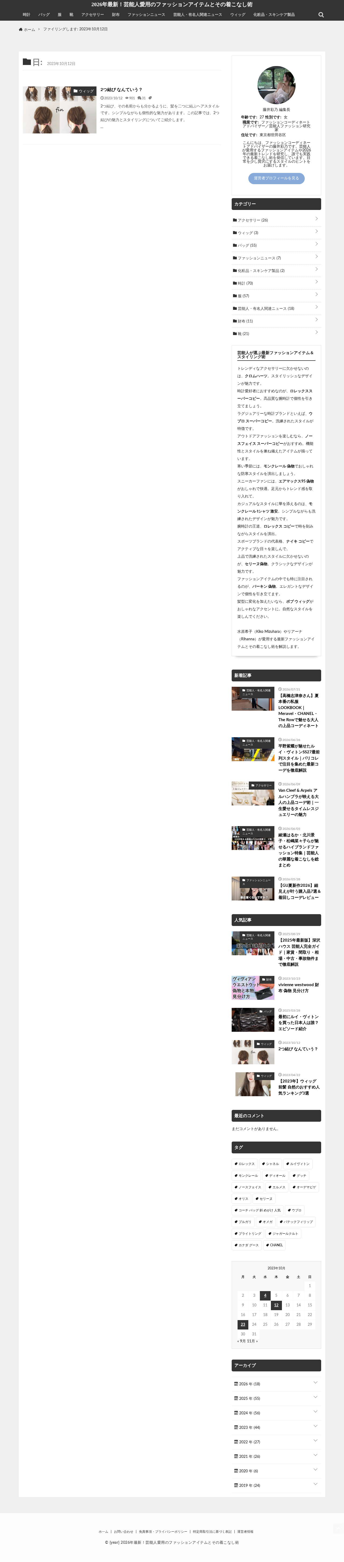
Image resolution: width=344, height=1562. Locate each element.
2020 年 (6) (248, 1471)
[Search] (321, 15)
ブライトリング (250, 1233)
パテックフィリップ (298, 1221)
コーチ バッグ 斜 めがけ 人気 (260, 1210)
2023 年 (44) (249, 1428)
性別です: (273, 117)
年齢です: (249, 117)
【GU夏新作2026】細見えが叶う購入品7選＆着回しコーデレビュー (299, 892)
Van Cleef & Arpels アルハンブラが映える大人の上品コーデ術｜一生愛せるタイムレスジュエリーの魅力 (298, 803)
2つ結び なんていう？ (122, 90)
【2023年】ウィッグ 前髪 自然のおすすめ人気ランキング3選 (299, 1087)
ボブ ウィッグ (298, 602)
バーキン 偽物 (264, 587)
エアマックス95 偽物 (296, 481)
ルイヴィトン (300, 1163)
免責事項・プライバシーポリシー (163, 1531)
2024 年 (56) (249, 1413)
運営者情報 (245, 1531)
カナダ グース (249, 1245)
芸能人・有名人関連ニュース (197, 15)
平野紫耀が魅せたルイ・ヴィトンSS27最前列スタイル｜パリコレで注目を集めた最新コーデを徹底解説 (299, 758)
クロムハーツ (256, 376)
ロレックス (247, 1163)
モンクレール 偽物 (279, 466)
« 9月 (241, 1341)
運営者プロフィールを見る (276, 178)
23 (243, 1325)
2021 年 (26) (249, 1457)
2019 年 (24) (249, 1486)
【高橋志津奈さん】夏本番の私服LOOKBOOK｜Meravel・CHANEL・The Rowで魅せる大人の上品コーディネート (298, 711)
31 (144, 98)
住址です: (249, 135)
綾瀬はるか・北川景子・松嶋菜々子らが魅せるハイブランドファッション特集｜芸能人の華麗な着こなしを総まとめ (298, 850)
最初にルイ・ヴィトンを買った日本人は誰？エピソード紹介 (298, 1023)
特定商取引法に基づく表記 (212, 1531)
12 (276, 1305)
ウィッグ (237, 15)
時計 (26, 15)
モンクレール (248, 1175)
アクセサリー (92, 15)
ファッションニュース (146, 15)
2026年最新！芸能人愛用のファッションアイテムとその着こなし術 (172, 4)
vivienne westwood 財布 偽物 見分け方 (298, 988)
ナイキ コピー (298, 541)
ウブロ (297, 1210)
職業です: (251, 122)
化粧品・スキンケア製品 (274, 15)
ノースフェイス (250, 1187)
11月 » (252, 1341)
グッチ (301, 1175)
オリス (243, 1198)
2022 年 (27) (249, 1442)
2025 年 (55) (249, 1399)
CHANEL (276, 1245)
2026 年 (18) (249, 1384)
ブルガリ (245, 1221)
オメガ (268, 1221)
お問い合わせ (123, 1531)
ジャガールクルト (285, 1233)
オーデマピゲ (306, 1187)
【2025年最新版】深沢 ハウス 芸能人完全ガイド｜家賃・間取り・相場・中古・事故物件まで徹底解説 (299, 952)
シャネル (272, 1163)
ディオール (277, 1175)
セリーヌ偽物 (256, 564)
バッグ (44, 15)
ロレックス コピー (279, 526)
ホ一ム (103, 1531)
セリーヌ (266, 1198)
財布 (116, 15)
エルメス (279, 1187)
